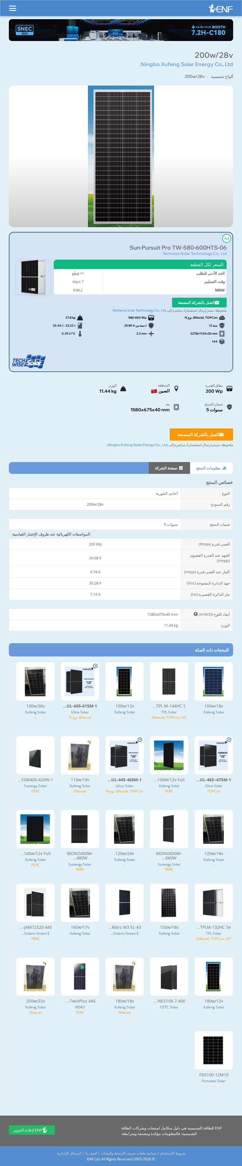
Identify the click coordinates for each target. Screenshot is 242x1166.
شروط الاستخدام (172, 1153)
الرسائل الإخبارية (69, 1153)
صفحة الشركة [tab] (166, 468)
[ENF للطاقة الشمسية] (221, 10)
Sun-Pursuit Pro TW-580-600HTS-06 (178, 247)
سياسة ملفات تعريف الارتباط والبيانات (128, 1153)
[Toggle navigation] (12, 5)
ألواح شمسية (222, 76)
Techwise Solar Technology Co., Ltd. (194, 253)
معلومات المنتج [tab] (208, 468)
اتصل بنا (91, 1153)
